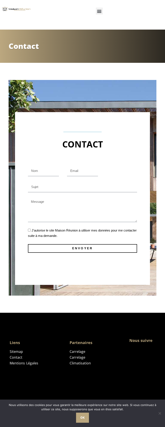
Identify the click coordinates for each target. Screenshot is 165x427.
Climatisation (80, 363)
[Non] (159, 413)
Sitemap (16, 351)
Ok (82, 417)
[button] (99, 11)
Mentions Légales (24, 363)
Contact (16, 357)
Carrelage (77, 351)
